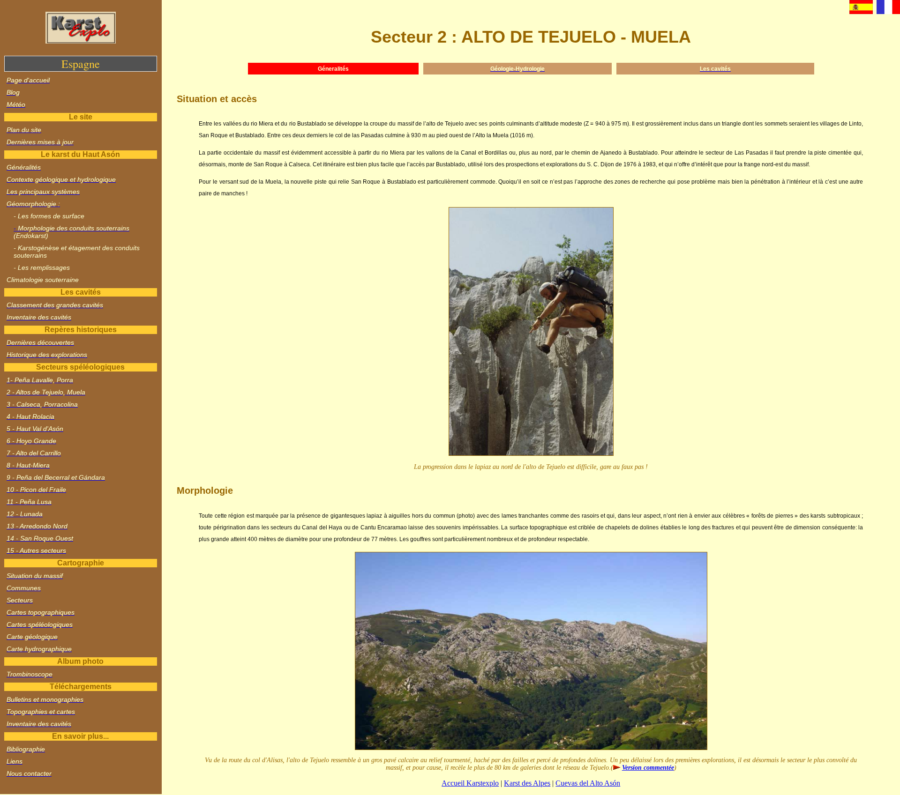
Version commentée (648, 767)
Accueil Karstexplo (470, 783)
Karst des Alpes (527, 783)
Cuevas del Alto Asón (587, 783)
